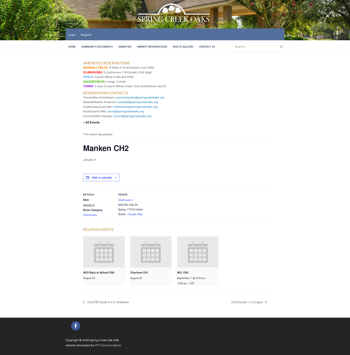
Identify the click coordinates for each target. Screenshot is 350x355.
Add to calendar (102, 177)
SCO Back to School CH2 (98, 272)
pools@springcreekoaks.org (126, 111)
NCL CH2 (182, 272)
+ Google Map (134, 214)
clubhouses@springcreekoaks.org (135, 106)
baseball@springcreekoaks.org (138, 102)
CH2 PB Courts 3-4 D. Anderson (108, 302)
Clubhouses (90, 215)
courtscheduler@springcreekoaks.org (139, 97)
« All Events (91, 122)
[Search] (281, 46)
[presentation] (104, 251)
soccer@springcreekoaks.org (132, 116)
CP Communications (108, 345)
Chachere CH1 (139, 272)
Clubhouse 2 (125, 200)
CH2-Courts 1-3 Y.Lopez (247, 302)
